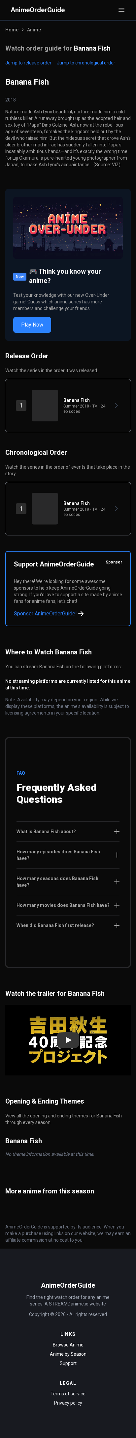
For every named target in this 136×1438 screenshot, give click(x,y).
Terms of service (68, 1393)
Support (68, 1363)
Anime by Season (68, 1354)
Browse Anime (68, 1344)
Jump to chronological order (86, 62)
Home (11, 29)
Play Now (32, 325)
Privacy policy (68, 1403)
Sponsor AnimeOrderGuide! (45, 613)
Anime (34, 29)
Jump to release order (28, 62)
